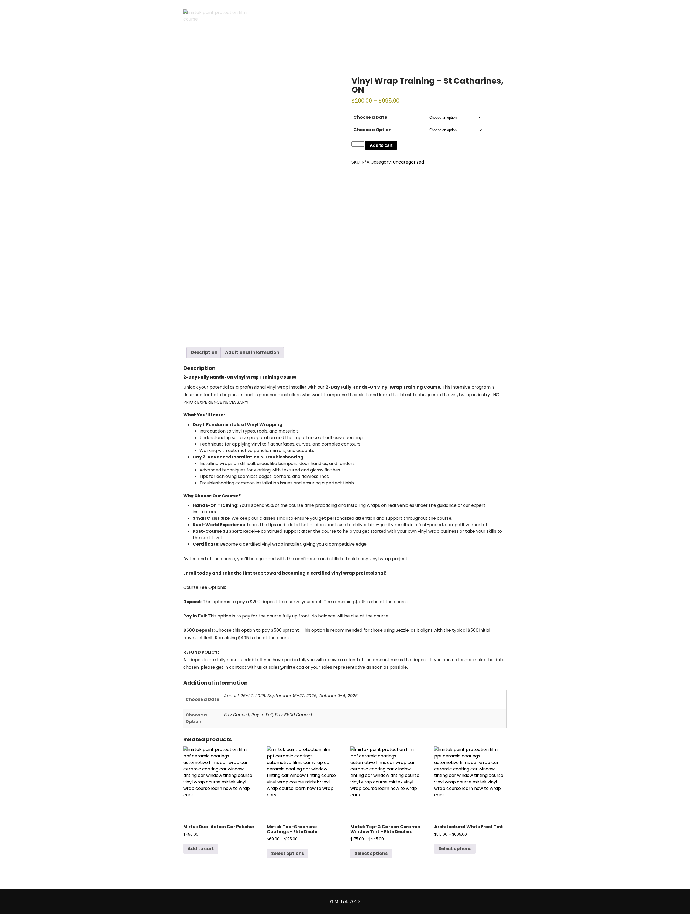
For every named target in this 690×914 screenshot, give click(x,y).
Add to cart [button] (201, 848)
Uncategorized (408, 162)
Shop (288, 47)
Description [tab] (204, 352)
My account (257, 47)
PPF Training (320, 47)
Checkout (221, 47)
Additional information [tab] (252, 352)
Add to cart (381, 145)
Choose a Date (370, 117)
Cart (194, 47)
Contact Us (426, 47)
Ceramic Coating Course (373, 47)
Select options (287, 853)
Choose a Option (372, 130)
